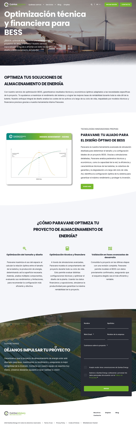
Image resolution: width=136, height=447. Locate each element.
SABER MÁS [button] (87, 186)
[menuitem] (43, 4)
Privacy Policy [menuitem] (60, 423)
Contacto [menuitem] (97, 415)
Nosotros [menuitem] (97, 412)
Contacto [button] (126, 4)
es (97, 4)
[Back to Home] (15, 4)
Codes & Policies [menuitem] (74, 423)
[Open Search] (92, 4)
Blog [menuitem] (117, 412)
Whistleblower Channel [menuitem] (90, 423)
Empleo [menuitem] (108, 412)
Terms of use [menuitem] (48, 423)
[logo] (15, 413)
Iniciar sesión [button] (111, 4)
